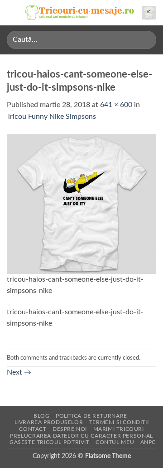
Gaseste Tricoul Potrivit (50, 442)
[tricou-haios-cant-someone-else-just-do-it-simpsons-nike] (81, 203)
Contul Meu (115, 442)
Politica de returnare (91, 416)
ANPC (148, 442)
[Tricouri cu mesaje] (79, 13)
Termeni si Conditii (119, 422)
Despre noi (70, 429)
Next (19, 372)
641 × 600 (116, 104)
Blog (41, 416)
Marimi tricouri (118, 429)
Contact (32, 429)
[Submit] (145, 40)
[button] (12, 12)
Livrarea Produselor (48, 422)
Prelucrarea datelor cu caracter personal (81, 436)
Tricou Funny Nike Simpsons (51, 116)
